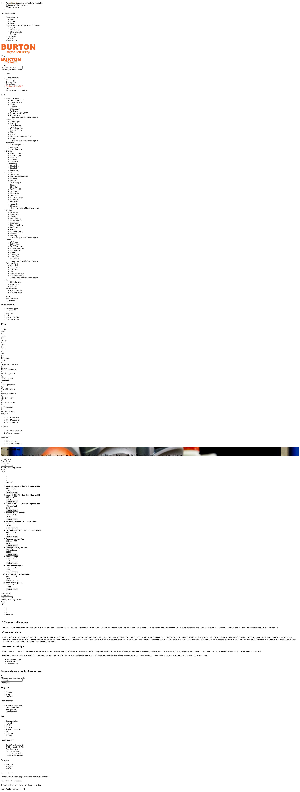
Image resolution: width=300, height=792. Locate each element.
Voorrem (13, 160)
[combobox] (12, 67)
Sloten (12, 185)
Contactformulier (12, 712)
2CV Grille (14, 193)
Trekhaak (13, 204)
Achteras (13, 107)
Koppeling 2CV (16, 149)
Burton (116, 655)
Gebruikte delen (16, 290)
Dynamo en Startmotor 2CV (20, 136)
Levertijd (9, 727)
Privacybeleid (11, 710)
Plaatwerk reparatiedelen (19, 176)
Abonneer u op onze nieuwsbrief (13, 678)
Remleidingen (15, 155)
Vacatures (9, 736)
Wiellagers (14, 111)
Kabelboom (14, 259)
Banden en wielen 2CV (19, 113)
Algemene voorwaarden (14, 705)
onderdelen (35, 641)
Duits (12, 19)
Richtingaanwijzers (17, 248)
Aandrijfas (14, 147)
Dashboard (14, 212)
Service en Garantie (13, 729)
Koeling (13, 124)
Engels (12, 21)
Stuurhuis (13, 168)
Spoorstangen (15, 170)
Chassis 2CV (15, 115)
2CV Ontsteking (16, 126)
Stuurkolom (14, 166)
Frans (12, 24)
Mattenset (13, 233)
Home (8, 297)
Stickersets (14, 202)
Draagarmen (14, 109)
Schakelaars (14, 244)
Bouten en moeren (17, 276)
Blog (7, 88)
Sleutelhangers (15, 282)
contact (168, 655)
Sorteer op (5, 463)
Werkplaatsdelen (12, 299)
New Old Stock (16, 293)
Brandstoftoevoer (16, 130)
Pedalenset (14, 223)
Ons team (9, 734)
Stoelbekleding (15, 227)
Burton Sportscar (12, 84)
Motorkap (14, 179)
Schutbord (14, 195)
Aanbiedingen (11, 80)
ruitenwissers (144, 651)
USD (12, 38)
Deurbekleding (15, 219)
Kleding (13, 286)
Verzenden (9, 723)
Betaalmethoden (12, 721)
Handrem (13, 157)
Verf (11, 271)
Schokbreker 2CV (17, 100)
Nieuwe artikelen (12, 78)
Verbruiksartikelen (17, 274)
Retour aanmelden (12, 707)
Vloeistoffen (14, 267)
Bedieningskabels (16, 221)
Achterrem (14, 162)
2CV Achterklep (16, 189)
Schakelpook (15, 236)
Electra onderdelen (14, 659)
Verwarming (14, 214)
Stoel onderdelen (16, 225)
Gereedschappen (16, 265)
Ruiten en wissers (16, 198)
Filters (12, 132)
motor (145, 627)
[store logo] (18, 54)
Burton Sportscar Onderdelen (16, 90)
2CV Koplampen (16, 246)
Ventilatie (13, 217)
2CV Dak (14, 187)
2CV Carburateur (16, 128)
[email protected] (18, 755)
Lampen (13, 252)
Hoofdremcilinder (16, 153)
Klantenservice (11, 40)
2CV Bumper (15, 191)
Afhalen (9, 725)
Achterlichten (15, 250)
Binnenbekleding (16, 231)
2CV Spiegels (15, 183)
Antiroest (13, 269)
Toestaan (18, 781)
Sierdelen (13, 206)
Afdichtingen (15, 122)
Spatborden (14, 174)
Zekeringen (14, 255)
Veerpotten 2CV (16, 103)
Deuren (13, 181)
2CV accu (14, 242)
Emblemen (14, 200)
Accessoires (14, 257)
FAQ (7, 731)
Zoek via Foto (11, 82)
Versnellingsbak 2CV (18, 145)
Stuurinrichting (12, 664)
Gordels (13, 229)
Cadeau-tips (14, 284)
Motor (12, 138)
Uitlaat (12, 134)
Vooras (12, 105)
